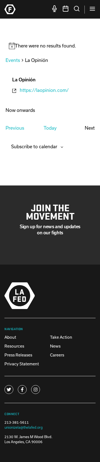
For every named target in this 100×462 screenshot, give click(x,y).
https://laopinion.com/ (44, 90)
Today (50, 127)
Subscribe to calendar (34, 146)
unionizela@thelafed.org (23, 427)
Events (13, 60)
